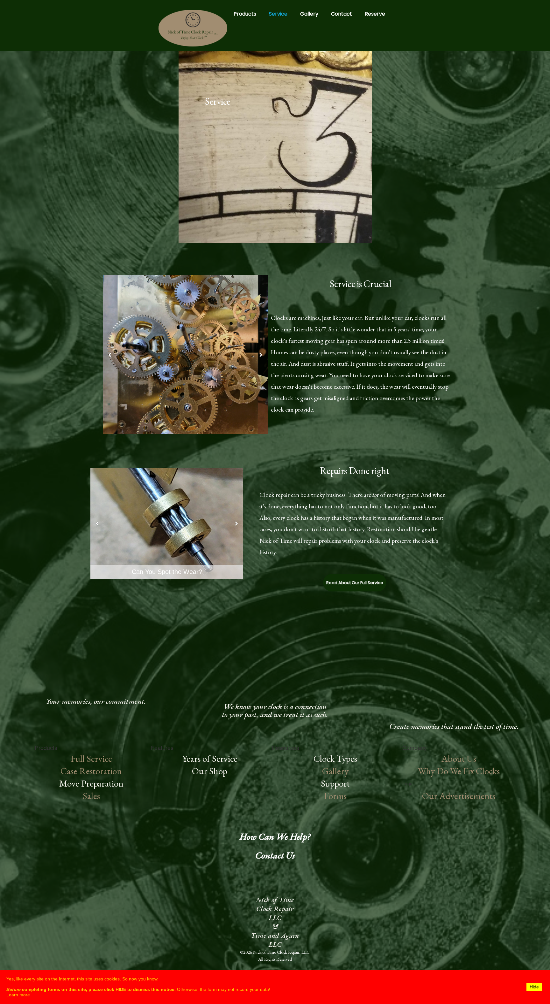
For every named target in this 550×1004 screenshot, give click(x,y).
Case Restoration (91, 771)
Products (245, 14)
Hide (534, 986)
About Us (458, 759)
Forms (335, 796)
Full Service (91, 759)
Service (278, 14)
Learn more (18, 994)
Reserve (375, 14)
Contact (341, 14)
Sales (91, 796)
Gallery (309, 14)
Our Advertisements (458, 796)
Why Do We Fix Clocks (459, 771)
